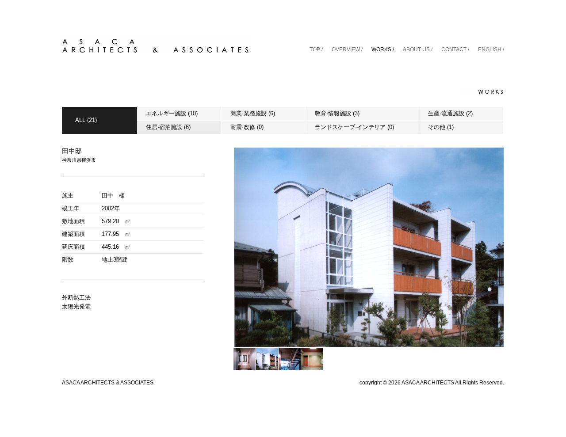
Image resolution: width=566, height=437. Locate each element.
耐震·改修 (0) (247, 127)
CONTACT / (455, 49)
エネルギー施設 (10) (172, 113)
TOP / (316, 49)
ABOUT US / (417, 49)
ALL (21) (86, 120)
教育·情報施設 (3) (337, 113)
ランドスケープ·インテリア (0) (354, 127)
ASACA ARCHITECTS (428, 383)
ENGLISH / (491, 49)
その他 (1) (441, 127)
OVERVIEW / (347, 49)
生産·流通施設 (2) (450, 113)
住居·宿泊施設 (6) (168, 127)
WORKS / (382, 49)
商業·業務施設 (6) (252, 113)
